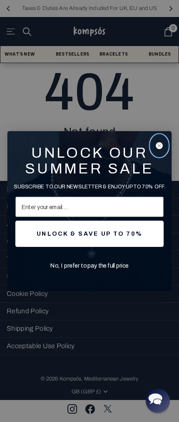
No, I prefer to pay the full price (89, 265)
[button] (158, 401)
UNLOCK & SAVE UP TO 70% (89, 233)
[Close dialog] (159, 145)
